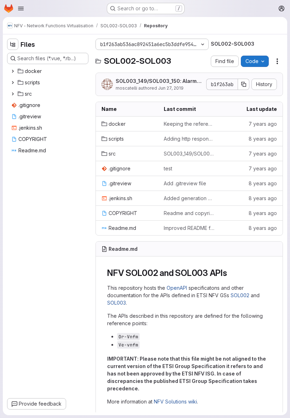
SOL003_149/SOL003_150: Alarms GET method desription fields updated (158, 81)
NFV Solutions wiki (175, 402)
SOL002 (240, 295)
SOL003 (116, 303)
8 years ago (263, 139)
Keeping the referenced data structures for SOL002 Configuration (189, 124)
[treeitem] (48, 71)
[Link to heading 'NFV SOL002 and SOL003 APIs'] (231, 273)
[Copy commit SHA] (243, 84)
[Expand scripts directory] (12, 82)
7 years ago (263, 124)
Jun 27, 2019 (171, 88)
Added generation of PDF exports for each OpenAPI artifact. (189, 198)
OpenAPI (177, 288)
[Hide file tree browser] (12, 44)
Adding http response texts (189, 139)
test (168, 168)
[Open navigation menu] (21, 8)
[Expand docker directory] (12, 71)
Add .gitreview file (185, 183)
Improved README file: (189, 228)
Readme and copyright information (189, 213)
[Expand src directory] (12, 94)
